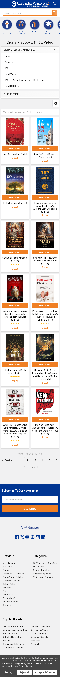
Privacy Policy (25, 666)
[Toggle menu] (4, 4)
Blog (5, 591)
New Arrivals (39, 566)
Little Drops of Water (13, 647)
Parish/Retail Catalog (13, 577)
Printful (6, 640)
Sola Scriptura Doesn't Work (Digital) (45, 155)
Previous (9, 460)
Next (33, 466)
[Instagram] (37, 537)
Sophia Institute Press (13, 643)
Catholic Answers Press (14, 626)
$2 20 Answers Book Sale (45, 563)
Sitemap (7, 605)
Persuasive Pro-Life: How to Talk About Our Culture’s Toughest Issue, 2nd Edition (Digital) (45, 315)
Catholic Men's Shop (12, 636)
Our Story (7, 566)
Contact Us (8, 594)
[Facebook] (17, 537)
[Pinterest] (32, 537)
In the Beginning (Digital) (15, 202)
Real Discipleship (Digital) (15, 154)
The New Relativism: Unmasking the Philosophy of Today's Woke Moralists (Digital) (45, 429)
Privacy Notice (10, 598)
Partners (7, 587)
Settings (9, 672)
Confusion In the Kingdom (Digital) (15, 259)
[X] (22, 537)
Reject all (24, 672)
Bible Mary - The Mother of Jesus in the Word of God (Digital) (45, 260)
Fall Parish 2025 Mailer (13, 573)
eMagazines (9, 61)
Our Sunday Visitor (40, 629)
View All (35, 643)
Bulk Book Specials (42, 573)
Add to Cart (15, 148)
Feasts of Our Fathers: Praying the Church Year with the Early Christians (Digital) (45, 207)
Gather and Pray (38, 633)
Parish (6, 570)
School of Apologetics (43, 570)
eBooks (7, 55)
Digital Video (10, 73)
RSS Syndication (11, 601)
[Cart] (55, 4)
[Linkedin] (43, 537)
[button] (55, 103)
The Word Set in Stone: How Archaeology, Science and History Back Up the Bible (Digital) (45, 374)
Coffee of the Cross (40, 626)
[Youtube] (27, 537)
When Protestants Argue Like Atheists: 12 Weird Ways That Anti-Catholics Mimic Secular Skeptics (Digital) (15, 430)
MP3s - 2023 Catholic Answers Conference (24, 79)
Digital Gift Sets (11, 85)
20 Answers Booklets (43, 577)
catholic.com (9, 563)
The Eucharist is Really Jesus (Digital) (15, 371)
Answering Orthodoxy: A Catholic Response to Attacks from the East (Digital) (15, 315)
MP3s (6, 67)
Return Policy (9, 584)
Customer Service (11, 580)
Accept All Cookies (45, 672)
